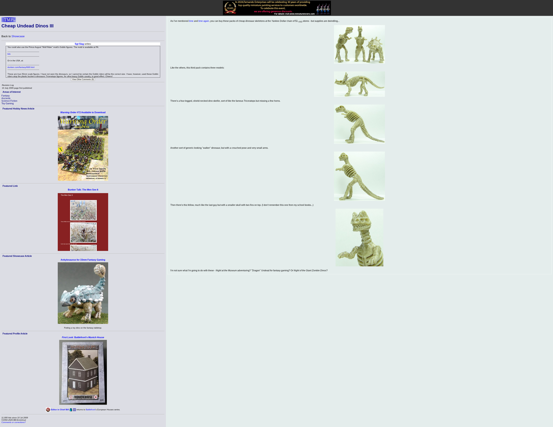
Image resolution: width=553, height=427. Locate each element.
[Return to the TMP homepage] (8, 20)
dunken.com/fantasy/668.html (20, 67)
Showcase (18, 36)
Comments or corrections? (13, 422)
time (191, 21)
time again (203, 21)
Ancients (5, 98)
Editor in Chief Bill (60, 409)
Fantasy (5, 95)
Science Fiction (9, 101)
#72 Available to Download (83, 112)
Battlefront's (83, 337)
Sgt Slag (79, 44)
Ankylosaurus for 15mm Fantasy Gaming (83, 260)
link (9, 54)
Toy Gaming (7, 103)
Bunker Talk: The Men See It (83, 189)
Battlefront (90, 409)
